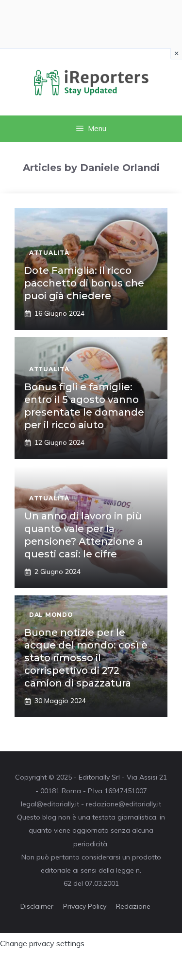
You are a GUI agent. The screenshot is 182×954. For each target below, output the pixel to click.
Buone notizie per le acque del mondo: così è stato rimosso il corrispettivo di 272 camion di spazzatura (86, 658)
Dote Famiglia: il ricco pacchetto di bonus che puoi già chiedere (84, 283)
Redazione (133, 906)
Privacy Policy (84, 906)
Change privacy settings (42, 943)
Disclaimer (36, 906)
